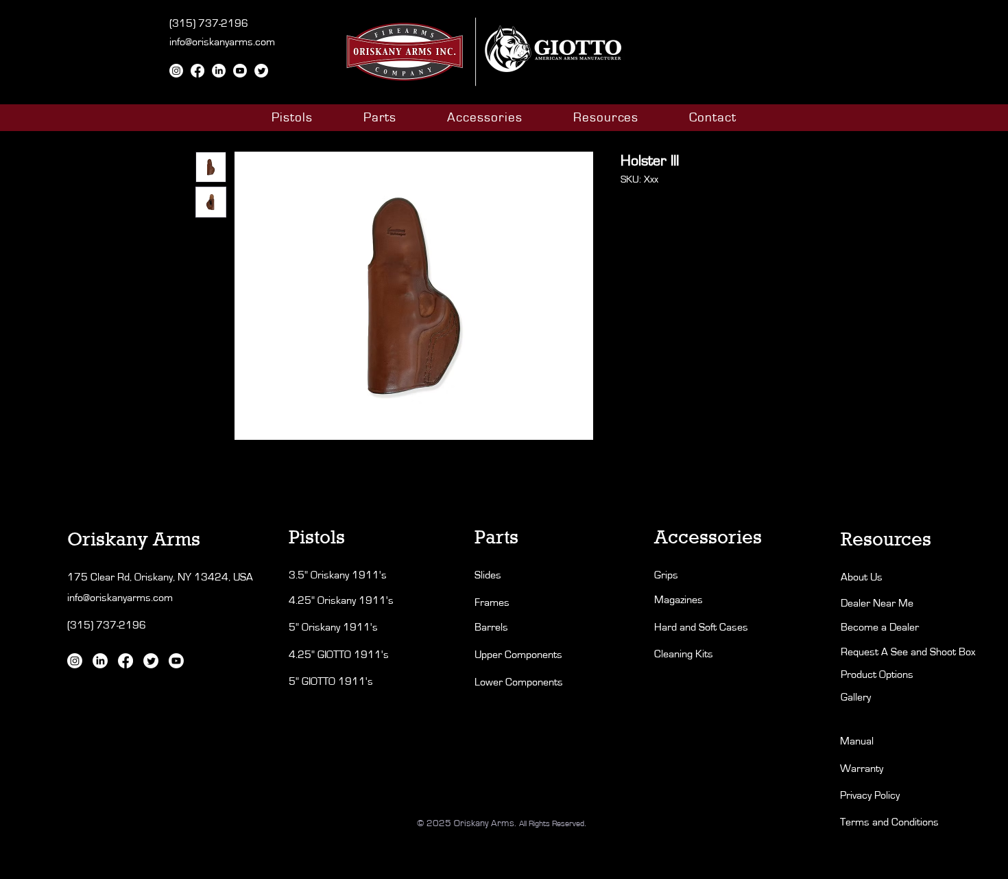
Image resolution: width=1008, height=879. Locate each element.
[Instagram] (176, 71)
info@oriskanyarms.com (222, 41)
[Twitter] (261, 71)
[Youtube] (240, 71)
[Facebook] (197, 71)
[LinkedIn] (219, 71)
